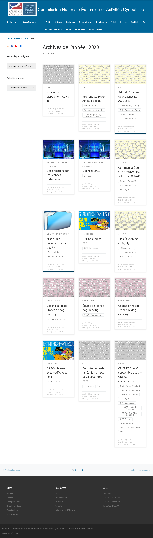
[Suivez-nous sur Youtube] (16, 46)
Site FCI (10, 493)
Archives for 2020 (21, 38)
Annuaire (58, 506)
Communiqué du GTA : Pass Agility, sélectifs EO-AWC (129, 172)
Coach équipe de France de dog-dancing (57, 310)
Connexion (107, 493)
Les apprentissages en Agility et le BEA (93, 96)
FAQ (56, 493)
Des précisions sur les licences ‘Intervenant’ (58, 175)
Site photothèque (14, 506)
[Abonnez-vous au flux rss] (8, 46)
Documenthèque (61, 498)
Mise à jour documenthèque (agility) (57, 243)
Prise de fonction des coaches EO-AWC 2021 (129, 96)
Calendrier (59, 502)
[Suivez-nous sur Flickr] (20, 46)
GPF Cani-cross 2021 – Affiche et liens (57, 372)
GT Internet (16, 533)
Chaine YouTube (13, 514)
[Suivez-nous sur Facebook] (12, 46)
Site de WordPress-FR (111, 506)
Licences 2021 (91, 171)
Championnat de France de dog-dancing (128, 310)
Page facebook (13, 510)
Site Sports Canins (14, 502)
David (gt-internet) (57, 109)
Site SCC (10, 498)
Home (9, 38)
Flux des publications (111, 498)
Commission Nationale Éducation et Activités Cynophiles (37, 528)
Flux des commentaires (112, 502)
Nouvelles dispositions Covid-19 (58, 96)
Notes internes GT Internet (65, 510)
